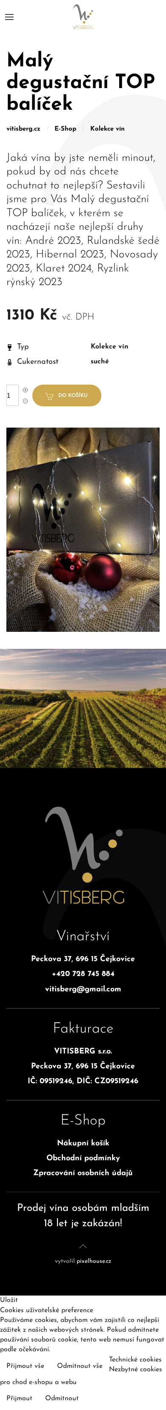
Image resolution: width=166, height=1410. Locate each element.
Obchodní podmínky (83, 1158)
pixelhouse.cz (94, 1261)
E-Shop (65, 129)
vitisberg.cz (23, 129)
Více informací (137, 1389)
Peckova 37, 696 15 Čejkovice (83, 959)
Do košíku (73, 395)
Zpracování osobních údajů (83, 1173)
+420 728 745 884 (83, 974)
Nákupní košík (83, 1143)
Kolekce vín (107, 129)
